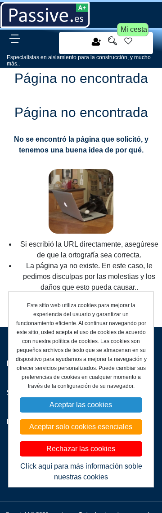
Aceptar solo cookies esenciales (80, 426)
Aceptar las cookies (81, 405)
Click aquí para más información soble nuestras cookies (81, 471)
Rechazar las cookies (80, 448)
